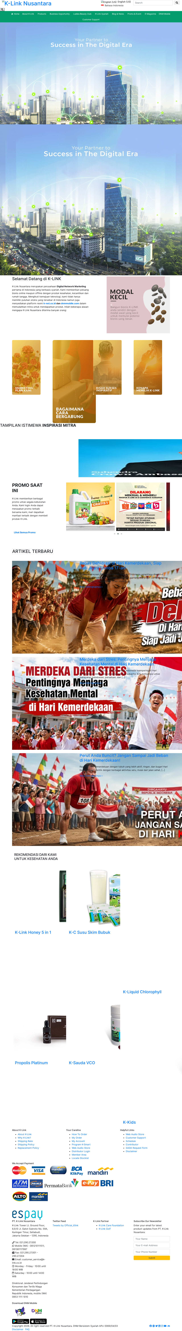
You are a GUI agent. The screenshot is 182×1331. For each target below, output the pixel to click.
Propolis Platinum (31, 1062)
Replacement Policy (28, 1147)
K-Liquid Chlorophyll (142, 991)
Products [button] (42, 14)
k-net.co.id (50, 303)
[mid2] (107, 367)
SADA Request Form (136, 1147)
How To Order (79, 1134)
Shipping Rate (25, 1141)
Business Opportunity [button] (60, 14)
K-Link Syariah (101, 14)
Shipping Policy (26, 1144)
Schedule (131, 1141)
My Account (78, 1141)
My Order (77, 1137)
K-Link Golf (105, 1228)
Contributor (132, 1144)
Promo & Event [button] (134, 14)
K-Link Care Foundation (111, 1225)
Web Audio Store (81, 1147)
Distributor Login (81, 1151)
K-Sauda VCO (82, 1062)
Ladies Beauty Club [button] (82, 14)
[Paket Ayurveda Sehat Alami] (140, 507)
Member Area (79, 1154)
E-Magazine (150, 14)
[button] (111, 304)
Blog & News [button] (118, 14)
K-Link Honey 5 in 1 (33, 932)
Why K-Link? (24, 1137)
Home (16, 14)
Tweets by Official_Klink (65, 1225)
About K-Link (25, 1134)
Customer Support (91, 19)
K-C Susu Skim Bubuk (89, 932)
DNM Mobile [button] (164, 14)
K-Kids (129, 1122)
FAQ (27, 1329)
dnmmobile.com (70, 303)
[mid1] (148, 367)
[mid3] (74, 381)
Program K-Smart (81, 1144)
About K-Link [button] (28, 14)
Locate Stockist (80, 1158)
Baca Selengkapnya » (91, 586)
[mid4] (26, 367)
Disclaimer (131, 1151)
